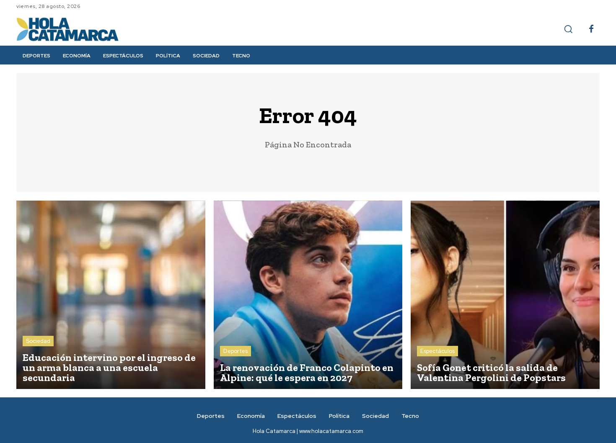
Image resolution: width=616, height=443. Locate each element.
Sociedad (38, 341)
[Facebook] (591, 29)
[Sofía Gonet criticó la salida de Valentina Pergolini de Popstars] (505, 295)
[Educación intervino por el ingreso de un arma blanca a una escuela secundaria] (110, 295)
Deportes (235, 351)
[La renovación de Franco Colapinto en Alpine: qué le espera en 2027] (308, 295)
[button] (568, 28)
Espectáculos (437, 351)
